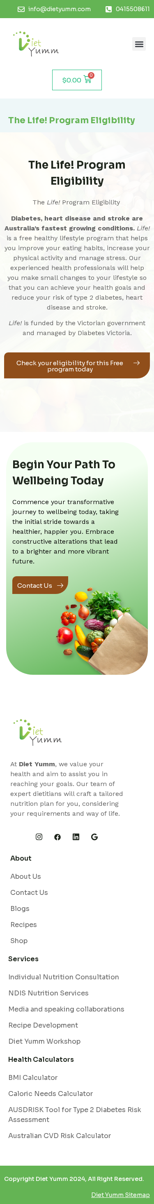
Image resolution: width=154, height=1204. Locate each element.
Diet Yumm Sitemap (120, 1195)
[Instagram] (39, 837)
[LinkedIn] (76, 837)
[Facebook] (57, 837)
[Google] (94, 837)
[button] (139, 44)
